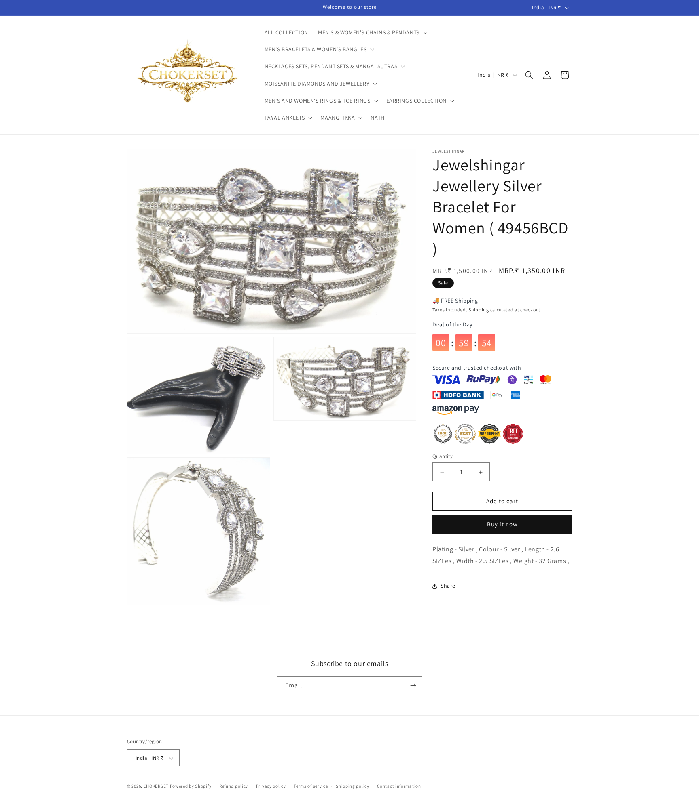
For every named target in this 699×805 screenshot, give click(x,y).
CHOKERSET (156, 786)
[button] (371, 32)
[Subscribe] (413, 685)
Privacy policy (271, 786)
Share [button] (448, 585)
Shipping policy (352, 786)
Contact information (399, 786)
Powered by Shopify (191, 786)
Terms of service (311, 786)
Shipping (478, 310)
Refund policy (233, 786)
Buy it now (502, 524)
